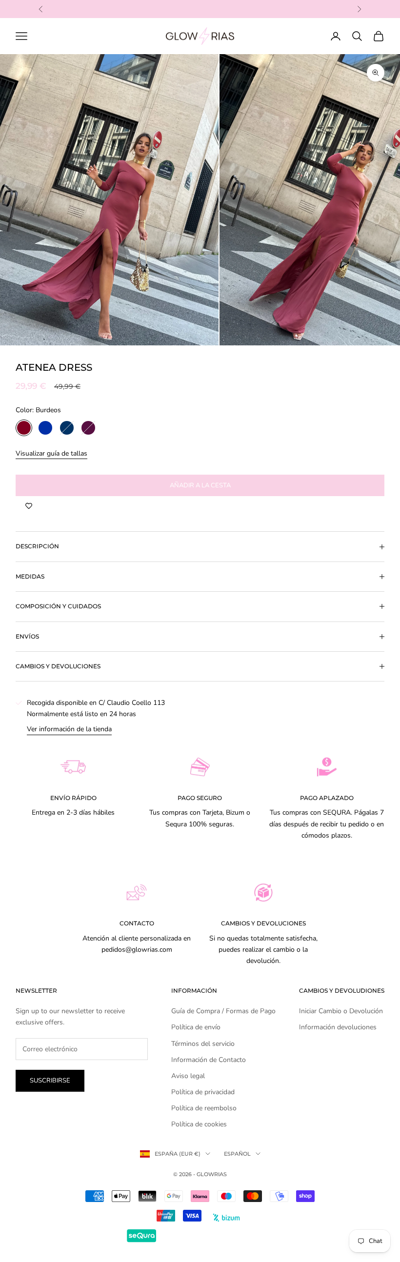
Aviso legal (188, 1076)
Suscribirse (50, 1080)
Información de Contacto (208, 1059)
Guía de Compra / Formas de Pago (223, 1011)
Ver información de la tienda (69, 729)
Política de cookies (199, 1124)
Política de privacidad (203, 1092)
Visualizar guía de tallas (51, 453)
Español (237, 1153)
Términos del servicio (203, 1043)
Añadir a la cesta (200, 485)
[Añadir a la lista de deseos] (29, 506)
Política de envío (195, 1027)
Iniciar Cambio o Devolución (341, 1011)
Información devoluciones (338, 1027)
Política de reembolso (204, 1108)
